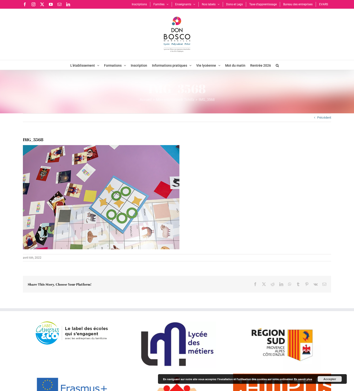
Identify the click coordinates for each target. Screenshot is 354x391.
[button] (277, 65)
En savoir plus (303, 379)
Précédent (324, 117)
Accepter (329, 379)
